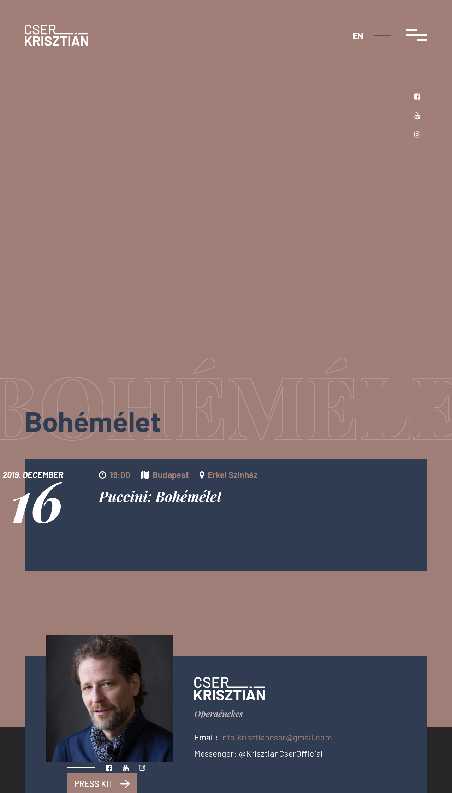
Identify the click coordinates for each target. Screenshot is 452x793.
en (358, 35)
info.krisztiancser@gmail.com (276, 737)
